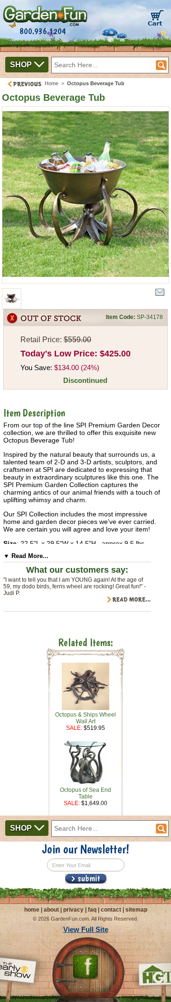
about (51, 909)
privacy (73, 909)
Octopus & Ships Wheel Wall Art (85, 718)
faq (92, 909)
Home (51, 83)
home (31, 909)
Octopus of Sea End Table (85, 793)
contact (111, 909)
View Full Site (85, 929)
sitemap (136, 909)
